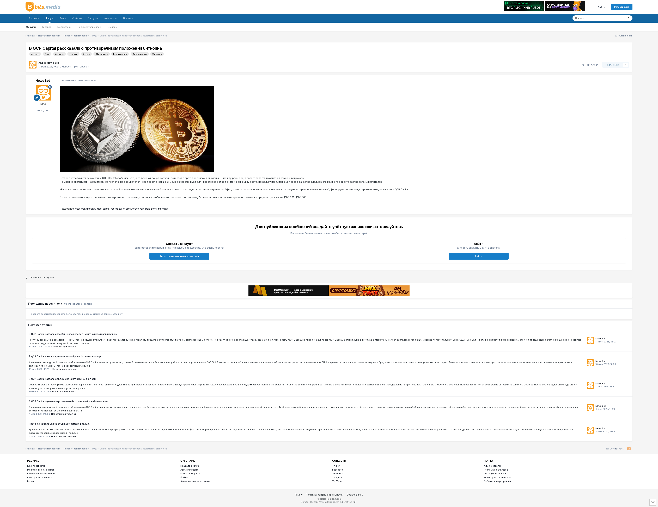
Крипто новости (36, 465)
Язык (298, 494)
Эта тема (615, 18)
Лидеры (112, 27)
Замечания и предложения (195, 481)
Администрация (189, 469)
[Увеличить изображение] (137, 128)
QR (354, 502)
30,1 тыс (44, 110)
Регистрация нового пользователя (179, 256)
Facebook (337, 469)
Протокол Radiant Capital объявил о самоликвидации (59, 423)
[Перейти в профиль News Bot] (32, 64)
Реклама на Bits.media (496, 469)
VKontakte (337, 473)
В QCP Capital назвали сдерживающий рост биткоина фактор (65, 356)
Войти (602, 7)
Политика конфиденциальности (324, 494)
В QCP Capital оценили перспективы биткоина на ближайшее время (68, 401)
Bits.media (34, 18)
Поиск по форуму (190, 473)
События (77, 18)
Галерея (46, 27)
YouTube (337, 481)
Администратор (492, 465)
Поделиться (591, 64)
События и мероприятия (497, 481)
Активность (110, 18)
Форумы (31, 27)
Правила (128, 18)
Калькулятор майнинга (39, 477)
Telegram (337, 477)
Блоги (63, 18)
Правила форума (189, 465)
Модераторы (64, 27)
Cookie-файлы (355, 494)
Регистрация (621, 6)
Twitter (336, 465)
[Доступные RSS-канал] (628, 448)
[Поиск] (628, 18)
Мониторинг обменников (41, 469)
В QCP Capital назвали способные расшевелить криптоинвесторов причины (73, 334)
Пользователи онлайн (90, 27)
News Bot (53, 62)
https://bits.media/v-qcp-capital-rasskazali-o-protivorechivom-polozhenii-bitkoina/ (121, 208)
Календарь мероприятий (41, 473)
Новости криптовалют (75, 66)
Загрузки (93, 18)
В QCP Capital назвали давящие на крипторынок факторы (62, 379)
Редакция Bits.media (495, 473)
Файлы (184, 477)
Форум (49, 18)
